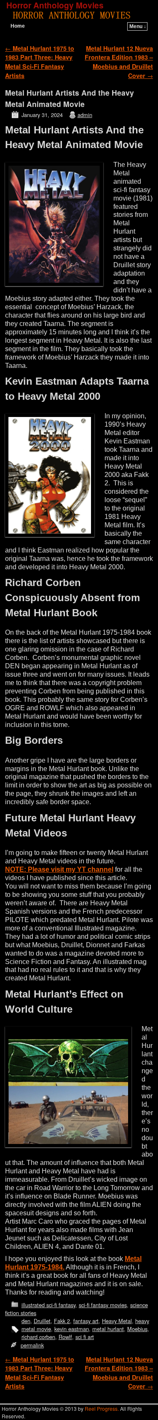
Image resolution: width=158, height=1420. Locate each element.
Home (18, 26)
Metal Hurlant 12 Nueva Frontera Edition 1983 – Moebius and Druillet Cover (119, 62)
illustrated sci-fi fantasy (48, 1305)
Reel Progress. (102, 1408)
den (25, 1321)
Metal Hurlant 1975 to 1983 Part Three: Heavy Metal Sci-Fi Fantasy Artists (39, 62)
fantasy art (86, 1321)
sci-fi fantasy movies (103, 1305)
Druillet (42, 1321)
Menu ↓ (137, 26)
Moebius (137, 1329)
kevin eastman (71, 1329)
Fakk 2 (62, 1321)
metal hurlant (108, 1329)
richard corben (38, 1337)
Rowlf (65, 1337)
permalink (32, 1345)
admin (85, 115)
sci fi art (84, 1337)
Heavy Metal (117, 1321)
